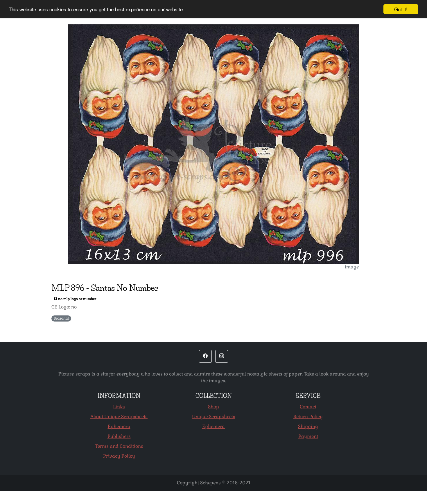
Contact (308, 407)
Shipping (308, 426)
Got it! (401, 9)
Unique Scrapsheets (213, 417)
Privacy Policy (119, 456)
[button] (205, 356)
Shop (213, 407)
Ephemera (119, 426)
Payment (308, 436)
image (352, 267)
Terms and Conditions (119, 446)
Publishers (119, 436)
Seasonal (61, 318)
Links (119, 407)
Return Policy (308, 417)
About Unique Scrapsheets (119, 417)
